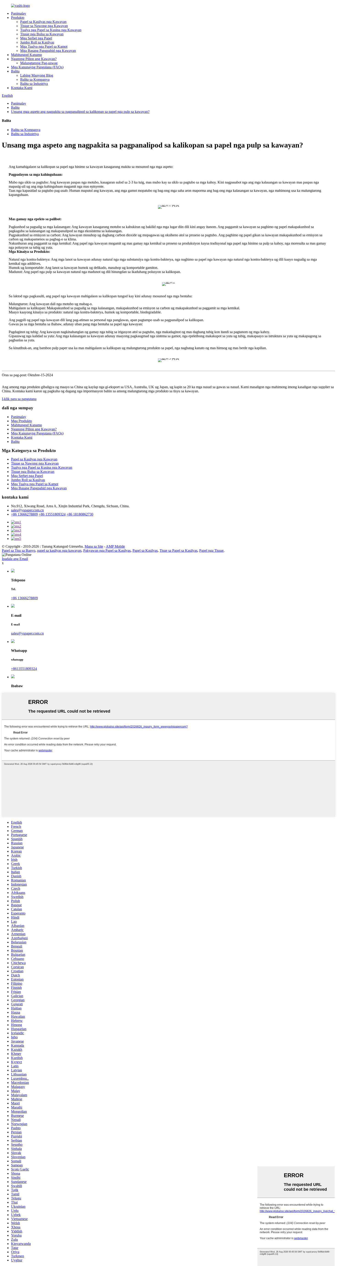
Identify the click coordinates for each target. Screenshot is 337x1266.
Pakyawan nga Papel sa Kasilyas (107, 550)
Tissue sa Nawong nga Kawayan (44, 26)
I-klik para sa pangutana (19, 399)
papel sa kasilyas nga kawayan (59, 550)
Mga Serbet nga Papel (36, 38)
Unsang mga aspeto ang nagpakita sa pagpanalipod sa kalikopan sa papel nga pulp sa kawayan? (80, 112)
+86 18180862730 (79, 514)
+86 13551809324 (52, 514)
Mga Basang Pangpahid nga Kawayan (48, 51)
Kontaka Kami (21, 88)
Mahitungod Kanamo (26, 55)
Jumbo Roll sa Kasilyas (37, 42)
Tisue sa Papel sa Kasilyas (178, 550)
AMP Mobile (115, 546)
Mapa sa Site (94, 546)
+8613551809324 (24, 669)
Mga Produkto (21, 421)
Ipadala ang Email (15, 559)
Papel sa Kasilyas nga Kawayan (43, 22)
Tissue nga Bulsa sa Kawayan (42, 34)
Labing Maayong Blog (36, 75)
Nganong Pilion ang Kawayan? (34, 59)
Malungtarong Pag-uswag (39, 63)
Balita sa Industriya (34, 84)
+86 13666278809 (24, 514)
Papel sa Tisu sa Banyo (18, 550)
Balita (15, 71)
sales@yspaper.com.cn (27, 510)
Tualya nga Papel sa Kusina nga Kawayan (50, 30)
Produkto (17, 18)
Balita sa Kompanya (35, 79)
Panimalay (18, 13)
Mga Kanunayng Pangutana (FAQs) (37, 67)
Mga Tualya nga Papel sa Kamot (43, 46)
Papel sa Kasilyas (145, 550)
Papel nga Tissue (211, 550)
